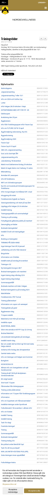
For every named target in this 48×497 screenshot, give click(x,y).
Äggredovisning (7, 135)
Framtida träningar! (8, 426)
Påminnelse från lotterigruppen (12, 386)
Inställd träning (6, 210)
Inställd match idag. (8, 341)
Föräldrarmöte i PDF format (11, 297)
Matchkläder (5, 293)
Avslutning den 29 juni (9, 117)
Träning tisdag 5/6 (7, 441)
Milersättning (6, 172)
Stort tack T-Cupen (8, 383)
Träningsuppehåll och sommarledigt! (14, 214)
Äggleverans (5, 121)
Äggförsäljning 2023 (8, 139)
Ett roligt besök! (7, 379)
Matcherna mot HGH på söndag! (13, 319)
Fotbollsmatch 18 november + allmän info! (16, 408)
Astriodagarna (6, 88)
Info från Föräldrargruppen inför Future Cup (17, 125)
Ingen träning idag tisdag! (10, 279)
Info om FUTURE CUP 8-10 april (12, 128)
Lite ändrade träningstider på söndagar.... (16, 337)
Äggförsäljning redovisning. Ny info (14, 132)
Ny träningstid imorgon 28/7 (11, 268)
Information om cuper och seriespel (14, 304)
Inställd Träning (6, 415)
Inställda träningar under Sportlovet (14, 404)
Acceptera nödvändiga (13, 490)
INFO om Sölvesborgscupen (11, 183)
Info (2, 235)
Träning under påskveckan (10, 390)
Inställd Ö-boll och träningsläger (13, 232)
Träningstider (9, 39)
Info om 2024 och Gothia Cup (12, 99)
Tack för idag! (6, 423)
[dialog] (24, 481)
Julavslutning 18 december (11, 161)
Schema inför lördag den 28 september (15, 350)
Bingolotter (5, 253)
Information (5, 397)
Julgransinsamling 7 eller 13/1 (12, 96)
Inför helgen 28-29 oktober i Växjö (13, 106)
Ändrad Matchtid (7, 333)
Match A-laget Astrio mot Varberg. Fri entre (17, 168)
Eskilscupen (5, 114)
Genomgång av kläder (9, 224)
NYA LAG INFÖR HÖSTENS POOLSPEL (15, 452)
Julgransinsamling (8, 92)
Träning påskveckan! (8, 301)
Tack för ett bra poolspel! (10, 448)
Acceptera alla (34, 491)
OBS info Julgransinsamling (11, 150)
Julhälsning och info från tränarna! (13, 250)
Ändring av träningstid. (9, 239)
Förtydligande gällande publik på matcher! (16, 221)
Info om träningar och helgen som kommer (17, 357)
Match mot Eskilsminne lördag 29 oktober (16, 164)
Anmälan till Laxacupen (9, 175)
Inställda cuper (6, 322)
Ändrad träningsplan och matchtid (13, 272)
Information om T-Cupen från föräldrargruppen (18, 394)
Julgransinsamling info (9, 157)
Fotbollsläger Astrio (8, 462)
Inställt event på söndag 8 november (14, 261)
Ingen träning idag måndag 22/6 (13, 275)
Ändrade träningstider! (9, 228)
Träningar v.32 (6, 264)
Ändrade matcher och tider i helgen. (14, 286)
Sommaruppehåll (7, 433)
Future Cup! (5, 143)
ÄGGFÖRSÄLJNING (8, 326)
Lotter (3, 103)
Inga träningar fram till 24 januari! (13, 246)
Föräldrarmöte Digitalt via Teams (13, 199)
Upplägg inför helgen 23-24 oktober (14, 206)
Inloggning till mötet (8, 195)
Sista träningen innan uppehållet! (13, 455)
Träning (4, 430)
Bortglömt (4, 361)
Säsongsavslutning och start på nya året (16, 203)
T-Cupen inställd (7, 315)
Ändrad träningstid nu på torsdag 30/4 (15, 290)
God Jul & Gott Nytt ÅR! (9, 154)
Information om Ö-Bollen (10, 257)
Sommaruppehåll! (7, 282)
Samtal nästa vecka (8, 353)
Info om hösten (6, 412)
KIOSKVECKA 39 (7, 364)
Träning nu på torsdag (9, 217)
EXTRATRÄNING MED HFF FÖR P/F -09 (15, 110)
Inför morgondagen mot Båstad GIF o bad (16, 192)
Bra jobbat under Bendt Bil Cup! (12, 444)
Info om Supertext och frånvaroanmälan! (16, 401)
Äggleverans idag (7, 312)
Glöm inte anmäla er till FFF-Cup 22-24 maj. (16, 330)
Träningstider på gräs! (9, 308)
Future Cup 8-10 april (8, 146)
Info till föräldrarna (8, 179)
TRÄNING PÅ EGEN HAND (10, 243)
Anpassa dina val (9, 484)
